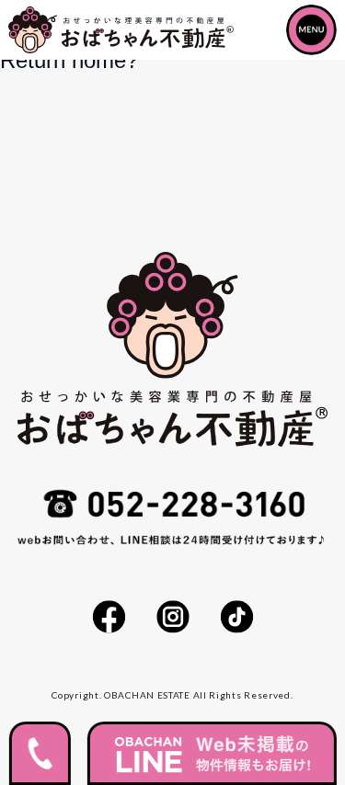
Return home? (69, 60)
